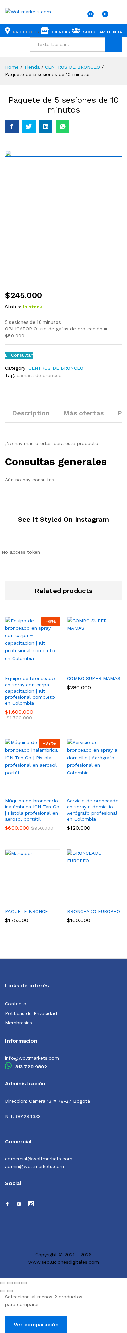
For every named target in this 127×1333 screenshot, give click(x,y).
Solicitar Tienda (102, 32)
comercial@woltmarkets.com (38, 1158)
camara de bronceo (39, 375)
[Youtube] (19, 1204)
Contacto (15, 1003)
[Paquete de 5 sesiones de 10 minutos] (12, 126)
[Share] (10, 1283)
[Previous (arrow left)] (2, 1291)
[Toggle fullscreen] (17, 1283)
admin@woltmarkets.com (34, 1166)
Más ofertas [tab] (83, 413)
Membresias (18, 1022)
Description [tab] (31, 413)
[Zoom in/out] (24, 1283)
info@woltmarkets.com (32, 1058)
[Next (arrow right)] (10, 1291)
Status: (13, 306)
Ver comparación (36, 1324)
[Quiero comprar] (21, 789)
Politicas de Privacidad (31, 1013)
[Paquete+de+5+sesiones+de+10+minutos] (29, 126)
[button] (21, 667)
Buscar (113, 44)
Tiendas (60, 32)
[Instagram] (31, 1204)
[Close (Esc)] (2, 1283)
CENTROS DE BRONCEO (55, 368)
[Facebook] (7, 1204)
